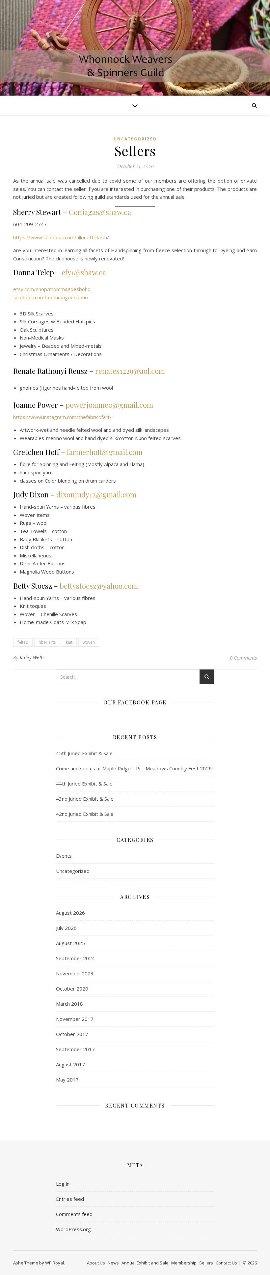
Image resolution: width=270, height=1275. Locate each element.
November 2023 (75, 973)
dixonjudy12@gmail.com (96, 494)
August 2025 (70, 943)
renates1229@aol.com (130, 371)
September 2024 (75, 958)
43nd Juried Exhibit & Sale (85, 798)
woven (89, 642)
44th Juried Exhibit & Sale (84, 783)
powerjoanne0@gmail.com (109, 405)
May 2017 (67, 1079)
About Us (96, 1263)
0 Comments (243, 657)
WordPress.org (73, 1229)
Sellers (206, 1263)
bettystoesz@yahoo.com (99, 586)
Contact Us (226, 1263)
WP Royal (54, 1263)
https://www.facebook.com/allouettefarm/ (61, 237)
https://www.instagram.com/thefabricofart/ (62, 417)
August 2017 (70, 1064)
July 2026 (66, 928)
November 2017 (75, 1019)
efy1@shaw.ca (84, 272)
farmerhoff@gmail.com (105, 452)
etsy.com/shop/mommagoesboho (52, 289)
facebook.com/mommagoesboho (50, 297)
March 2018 (69, 1003)
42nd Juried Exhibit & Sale (85, 814)
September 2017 (75, 1049)
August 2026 (70, 912)
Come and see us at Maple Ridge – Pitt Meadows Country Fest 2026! (134, 768)
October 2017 (72, 1034)
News (113, 1263)
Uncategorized (135, 139)
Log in (62, 1183)
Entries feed (70, 1199)
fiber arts (47, 642)
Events (64, 855)
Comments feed (74, 1214)
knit (69, 642)
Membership (184, 1263)
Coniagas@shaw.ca (100, 212)
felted (22, 642)
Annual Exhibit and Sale (145, 1263)
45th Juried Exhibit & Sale (84, 753)
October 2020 (72, 988)
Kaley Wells (32, 657)
